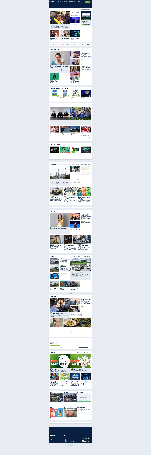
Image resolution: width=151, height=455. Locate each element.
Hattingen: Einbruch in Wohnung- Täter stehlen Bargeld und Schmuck (84, 410)
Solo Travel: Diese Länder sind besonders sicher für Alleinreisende (76, 315)
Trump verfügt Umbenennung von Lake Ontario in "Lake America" (75, 183)
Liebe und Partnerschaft (84, 297)
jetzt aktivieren (52, 346)
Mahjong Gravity (70, 353)
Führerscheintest (88, 257)
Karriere (71, 440)
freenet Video (58, 437)
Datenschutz (65, 440)
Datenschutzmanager (66, 441)
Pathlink (78, 353)
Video (52, 341)
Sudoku (80, 353)
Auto (52, 257)
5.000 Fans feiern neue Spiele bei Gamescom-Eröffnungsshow (76, 231)
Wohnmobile (82, 257)
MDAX (82, 174)
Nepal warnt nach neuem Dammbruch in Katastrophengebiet (74, 11)
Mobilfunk (59, 1)
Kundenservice (65, 437)
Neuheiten (74, 257)
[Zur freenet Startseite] (52, 1)
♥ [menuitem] (75, 8)
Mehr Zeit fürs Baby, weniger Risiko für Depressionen (83, 398)
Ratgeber (78, 297)
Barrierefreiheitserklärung (67, 438)
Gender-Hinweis (72, 437)
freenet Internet (51, 439)
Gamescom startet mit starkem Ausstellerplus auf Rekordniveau (76, 230)
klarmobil (57, 439)
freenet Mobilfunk (52, 437)
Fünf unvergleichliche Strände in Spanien (74, 317)
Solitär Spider (88, 353)
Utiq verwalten (65, 442)
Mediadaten (71, 439)
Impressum (65, 439)
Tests (76, 257)
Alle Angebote (88, 1)
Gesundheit (89, 297)
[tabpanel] (60, 20)
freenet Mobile (58, 438)
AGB (64, 443)
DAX (81, 173)
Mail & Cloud (80, 1)
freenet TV (51, 438)
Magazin (79, 257)
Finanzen (53, 165)
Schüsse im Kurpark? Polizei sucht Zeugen (81, 411)
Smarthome (89, 212)
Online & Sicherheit (80, 212)
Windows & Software (85, 212)
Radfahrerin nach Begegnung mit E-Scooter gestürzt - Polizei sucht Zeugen (84, 412)
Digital (53, 212)
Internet (65, 1)
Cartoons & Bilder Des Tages (59, 88)
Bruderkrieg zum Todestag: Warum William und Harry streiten (75, 13)
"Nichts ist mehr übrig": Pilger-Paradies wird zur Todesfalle (83, 396)
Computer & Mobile (75, 212)
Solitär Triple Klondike (84, 353)
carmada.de (57, 440)
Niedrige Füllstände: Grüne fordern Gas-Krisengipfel (75, 180)
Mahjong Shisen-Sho (74, 353)
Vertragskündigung (72, 441)
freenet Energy (51, 440)
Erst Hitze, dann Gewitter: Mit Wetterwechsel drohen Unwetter (84, 401)
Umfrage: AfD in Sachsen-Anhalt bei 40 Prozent (75, 12)
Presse (71, 438)
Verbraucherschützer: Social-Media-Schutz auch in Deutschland (75, 181)
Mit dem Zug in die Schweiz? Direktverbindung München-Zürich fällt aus (77, 316)
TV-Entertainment (72, 1)
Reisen (80, 297)
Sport (52, 105)
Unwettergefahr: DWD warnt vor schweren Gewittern (75, 15)
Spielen (53, 353)
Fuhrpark (85, 257)
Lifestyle (53, 297)
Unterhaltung (55, 49)
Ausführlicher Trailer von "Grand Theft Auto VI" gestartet (75, 185)
